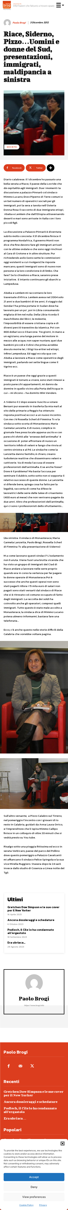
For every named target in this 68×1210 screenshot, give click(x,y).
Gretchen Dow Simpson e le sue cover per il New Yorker (33, 908)
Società (12, 146)
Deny (34, 1187)
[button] (62, 1143)
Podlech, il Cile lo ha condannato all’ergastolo (30, 931)
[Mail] (20, 1066)
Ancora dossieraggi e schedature (30, 920)
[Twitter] (32, 1066)
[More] (50, 167)
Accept (34, 1177)
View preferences (34, 1197)
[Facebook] (9, 1066)
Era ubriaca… (16, 942)
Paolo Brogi (19, 22)
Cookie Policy (26, 1205)
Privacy (43, 1205)
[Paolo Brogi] (8, 22)
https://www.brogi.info (34, 1005)
